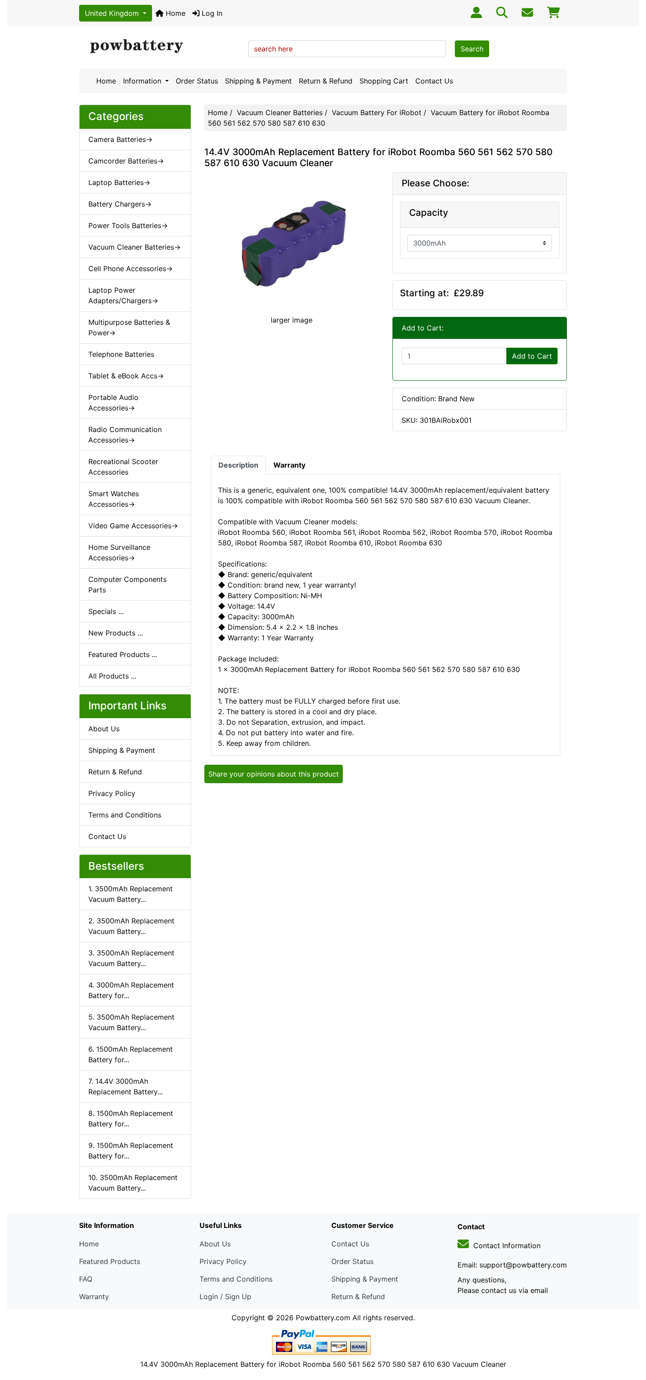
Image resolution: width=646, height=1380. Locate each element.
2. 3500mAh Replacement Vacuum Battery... (131, 926)
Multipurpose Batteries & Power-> (129, 327)
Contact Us (434, 80)
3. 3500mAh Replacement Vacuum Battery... (131, 958)
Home (174, 13)
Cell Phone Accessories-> (130, 268)
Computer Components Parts (127, 584)
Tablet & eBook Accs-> (126, 375)
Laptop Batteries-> (119, 182)
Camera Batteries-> (120, 139)
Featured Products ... (122, 654)
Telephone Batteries (121, 354)
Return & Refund (325, 80)
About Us (104, 728)
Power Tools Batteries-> (128, 225)
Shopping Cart (383, 80)
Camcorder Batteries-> (126, 160)
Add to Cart (532, 356)
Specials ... (105, 611)
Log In (211, 13)
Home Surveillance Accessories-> (119, 552)
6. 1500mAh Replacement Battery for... (130, 1054)
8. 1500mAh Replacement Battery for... (130, 1118)
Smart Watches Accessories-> (113, 498)
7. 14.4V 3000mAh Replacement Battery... (125, 1086)
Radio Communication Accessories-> (125, 434)
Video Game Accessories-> (133, 525)
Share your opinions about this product (273, 774)
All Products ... (112, 676)
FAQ (85, 1279)
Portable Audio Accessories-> (113, 402)
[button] (630, 1336)
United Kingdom (113, 13)
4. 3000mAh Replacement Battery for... (131, 990)
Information (143, 80)
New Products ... (115, 632)
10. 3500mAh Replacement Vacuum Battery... (133, 1182)
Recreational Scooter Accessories (123, 466)
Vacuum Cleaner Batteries (280, 112)
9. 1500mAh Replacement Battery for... (130, 1150)
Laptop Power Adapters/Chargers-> (123, 295)
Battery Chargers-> (120, 204)
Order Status (197, 80)
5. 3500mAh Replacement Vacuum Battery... (131, 1022)
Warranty (94, 1296)
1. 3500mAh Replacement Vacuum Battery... (130, 894)
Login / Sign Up (225, 1296)
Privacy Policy (111, 793)
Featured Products (109, 1261)
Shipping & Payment (258, 80)
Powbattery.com (323, 1317)
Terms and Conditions (124, 814)
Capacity (428, 212)
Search (472, 48)
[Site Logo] (160, 47)
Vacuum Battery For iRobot (376, 112)
